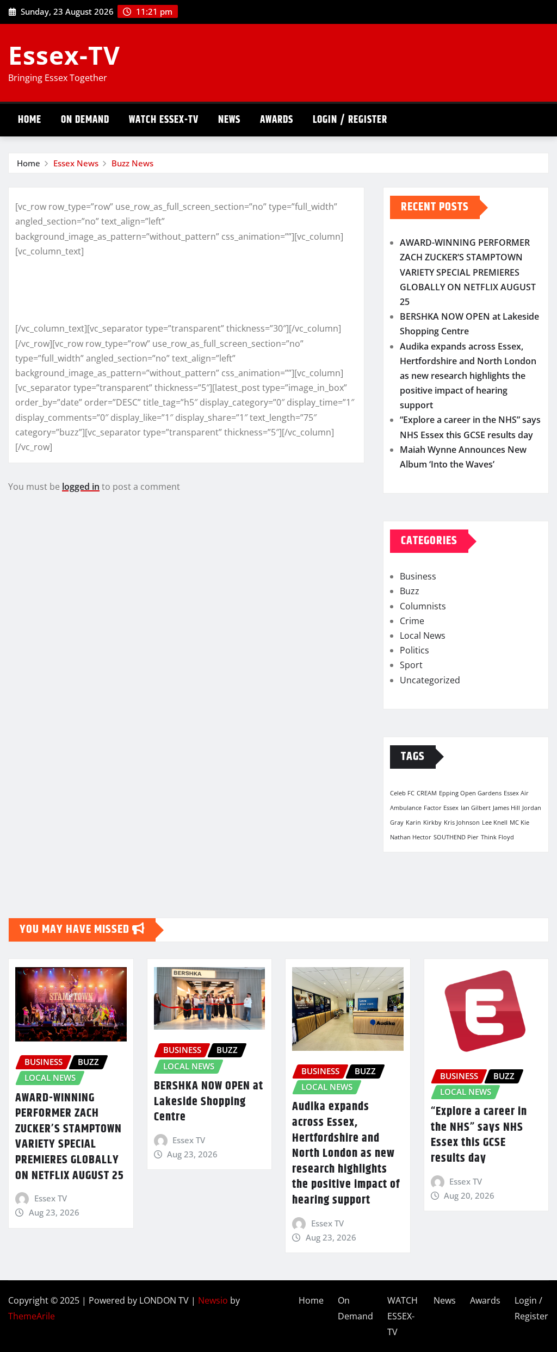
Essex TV (50, 1198)
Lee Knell (495, 822)
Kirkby (432, 822)
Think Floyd (497, 837)
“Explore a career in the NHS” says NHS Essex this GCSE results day (479, 1135)
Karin (413, 822)
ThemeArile (31, 1316)
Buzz (409, 591)
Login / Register (350, 120)
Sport (411, 665)
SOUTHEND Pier (456, 837)
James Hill (506, 808)
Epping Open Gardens (470, 793)
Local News (422, 635)
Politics (414, 650)
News (229, 120)
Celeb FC (402, 793)
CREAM (427, 793)
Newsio (213, 1300)
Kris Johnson (462, 822)
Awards (276, 120)
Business (418, 576)
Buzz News (132, 163)
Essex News (75, 163)
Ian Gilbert (476, 808)
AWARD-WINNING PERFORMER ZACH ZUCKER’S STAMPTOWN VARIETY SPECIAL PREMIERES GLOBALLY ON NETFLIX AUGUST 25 (468, 272)
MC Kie (519, 822)
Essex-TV (64, 55)
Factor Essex (441, 808)
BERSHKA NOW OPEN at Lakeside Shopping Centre (208, 1101)
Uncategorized (430, 680)
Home (29, 120)
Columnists (423, 606)
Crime (412, 621)
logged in (81, 487)
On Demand (85, 120)
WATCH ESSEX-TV (164, 120)
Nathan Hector (410, 837)
